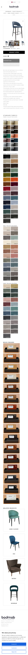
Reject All (14, 651)
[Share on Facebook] (8, 56)
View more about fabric (13, 120)
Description (7, 60)
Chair (17, 13)
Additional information (11, 64)
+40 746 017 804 (4, 624)
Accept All (14, 644)
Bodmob (8, 11)
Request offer (14, 52)
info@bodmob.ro (4, 625)
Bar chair (11, 13)
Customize (14, 648)
